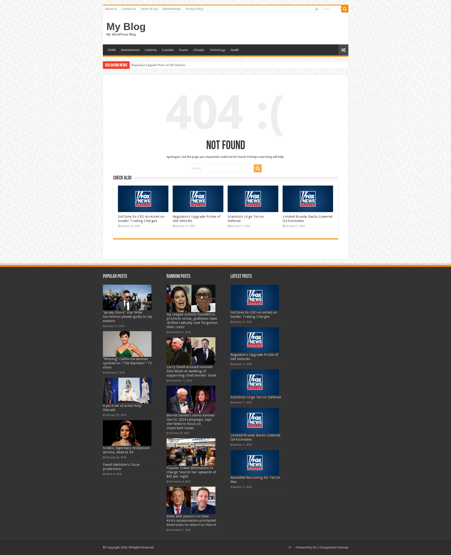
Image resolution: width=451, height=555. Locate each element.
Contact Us (128, 9)
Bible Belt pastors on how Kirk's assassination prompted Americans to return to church (191, 520)
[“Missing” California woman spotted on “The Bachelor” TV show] (127, 344)
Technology (217, 50)
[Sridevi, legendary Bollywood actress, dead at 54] (127, 433)
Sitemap (342, 547)
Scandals (168, 50)
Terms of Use (149, 9)
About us (111, 9)
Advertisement (171, 9)
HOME (112, 50)
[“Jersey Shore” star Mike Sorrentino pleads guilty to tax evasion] (127, 297)
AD (315, 547)
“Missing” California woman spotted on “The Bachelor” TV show (127, 363)
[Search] (344, 8)
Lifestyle (198, 50)
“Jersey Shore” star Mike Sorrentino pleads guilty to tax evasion (127, 316)
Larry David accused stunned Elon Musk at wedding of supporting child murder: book (191, 371)
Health (234, 50)
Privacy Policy (194, 9)
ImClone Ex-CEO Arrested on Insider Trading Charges (141, 218)
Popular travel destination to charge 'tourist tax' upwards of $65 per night (191, 472)
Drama (183, 50)
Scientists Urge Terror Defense (255, 397)
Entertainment (130, 50)
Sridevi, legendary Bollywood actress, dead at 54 (126, 450)
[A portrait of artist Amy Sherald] (127, 390)
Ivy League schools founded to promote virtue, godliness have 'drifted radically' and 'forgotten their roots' (192, 320)
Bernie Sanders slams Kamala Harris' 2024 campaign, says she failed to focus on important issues (190, 421)
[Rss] (317, 9)
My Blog (126, 26)
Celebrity (151, 50)
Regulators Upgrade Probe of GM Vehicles (158, 65)
